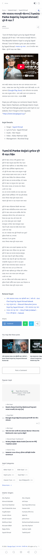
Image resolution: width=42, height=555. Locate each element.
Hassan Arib (26, 508)
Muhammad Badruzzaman (30, 522)
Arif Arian (25, 501)
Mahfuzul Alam (7, 522)
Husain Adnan (6, 515)
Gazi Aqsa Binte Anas (28, 505)
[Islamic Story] (11, 450)
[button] (5, 3)
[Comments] (38, 423)
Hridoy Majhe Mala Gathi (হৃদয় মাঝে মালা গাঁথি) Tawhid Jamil (21, 443)
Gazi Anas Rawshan (8, 505)
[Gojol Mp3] (10, 415)
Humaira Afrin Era (27, 512)
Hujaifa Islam (6, 512)
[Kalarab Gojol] (11, 439)
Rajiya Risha (6, 529)
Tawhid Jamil (26, 532)
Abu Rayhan (6, 498)
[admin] (4, 26)
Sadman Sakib (26, 529)
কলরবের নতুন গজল (21, 46)
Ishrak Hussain (7, 519)
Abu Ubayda (26, 498)
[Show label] (7, 485)
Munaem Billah (7, 526)
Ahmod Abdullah (7, 501)
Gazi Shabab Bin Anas (9, 508)
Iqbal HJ (24, 515)
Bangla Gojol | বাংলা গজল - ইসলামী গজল (17, 546)
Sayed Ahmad (17, 127)
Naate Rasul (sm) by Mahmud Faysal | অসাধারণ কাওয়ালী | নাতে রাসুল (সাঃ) (21, 408)
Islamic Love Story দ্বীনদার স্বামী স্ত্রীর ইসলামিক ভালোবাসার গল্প (20, 453)
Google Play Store (15, 90)
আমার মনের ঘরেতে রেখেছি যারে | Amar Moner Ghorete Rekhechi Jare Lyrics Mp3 (22, 432)
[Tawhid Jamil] (19, 439)
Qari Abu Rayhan (27, 526)
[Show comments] (35, 552)
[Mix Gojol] (10, 404)
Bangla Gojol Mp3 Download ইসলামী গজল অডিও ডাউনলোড (22, 419)
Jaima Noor (25, 519)
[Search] (39, 3)
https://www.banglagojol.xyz (14, 114)
